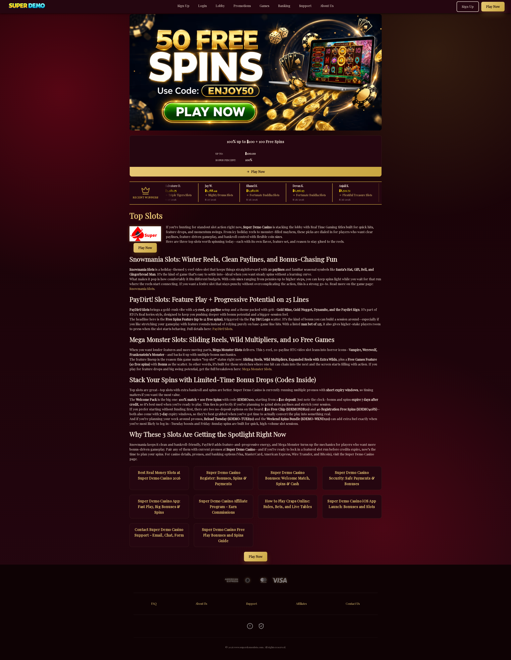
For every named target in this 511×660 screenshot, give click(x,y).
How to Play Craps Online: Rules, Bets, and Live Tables (287, 504)
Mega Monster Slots (256, 369)
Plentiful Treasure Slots (345, 195)
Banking (284, 6)
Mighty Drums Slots (208, 195)
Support (305, 6)
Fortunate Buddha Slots (252, 195)
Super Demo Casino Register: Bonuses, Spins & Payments (223, 478)
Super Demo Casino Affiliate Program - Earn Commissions (223, 507)
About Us (327, 6)
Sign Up (183, 6)
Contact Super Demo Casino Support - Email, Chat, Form (159, 532)
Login (202, 6)
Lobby (220, 6)
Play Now (258, 171)
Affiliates (301, 604)
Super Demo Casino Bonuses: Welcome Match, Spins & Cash (287, 478)
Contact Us (353, 604)
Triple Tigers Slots (168, 195)
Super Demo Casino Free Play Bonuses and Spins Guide (223, 535)
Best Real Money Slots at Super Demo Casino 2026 (159, 475)
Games (264, 6)
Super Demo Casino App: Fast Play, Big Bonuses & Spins (159, 507)
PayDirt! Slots (222, 329)
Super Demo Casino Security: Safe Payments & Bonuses (352, 478)
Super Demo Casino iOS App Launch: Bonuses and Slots (351, 504)
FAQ (154, 604)
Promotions (242, 6)
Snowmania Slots (142, 289)
